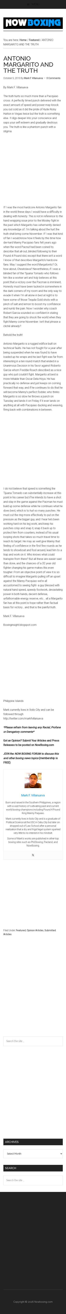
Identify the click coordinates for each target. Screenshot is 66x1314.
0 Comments (53, 78)
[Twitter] (33, 855)
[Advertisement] (33, 171)
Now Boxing (33, 23)
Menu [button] (36, 4)
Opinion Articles (35, 930)
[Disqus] (33, 992)
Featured (21, 930)
